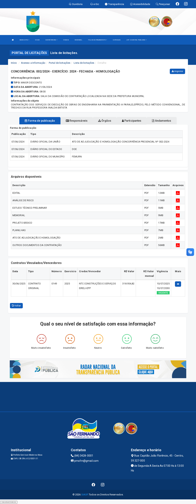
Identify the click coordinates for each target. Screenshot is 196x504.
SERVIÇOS (117, 40)
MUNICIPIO (24, 40)
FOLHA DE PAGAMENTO (97, 40)
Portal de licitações (59, 62)
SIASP (84, 494)
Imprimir (178, 71)
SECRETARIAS (50, 40)
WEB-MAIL (78, 40)
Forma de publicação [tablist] (41, 120)
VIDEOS (66, 40)
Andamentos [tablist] (162, 120)
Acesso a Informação (33, 62)
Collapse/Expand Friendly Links (9, 502)
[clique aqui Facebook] (93, 484)
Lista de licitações (84, 62)
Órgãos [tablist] (106, 120)
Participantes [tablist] (132, 120)
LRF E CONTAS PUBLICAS (136, 40)
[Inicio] (13, 40)
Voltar (17, 305)
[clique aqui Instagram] (102, 484)
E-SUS (37, 40)
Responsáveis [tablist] (78, 120)
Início (14, 62)
